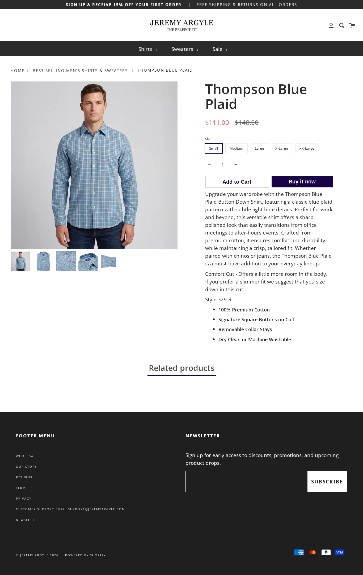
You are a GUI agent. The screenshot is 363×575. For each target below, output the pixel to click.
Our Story (26, 467)
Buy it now (302, 181)
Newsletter (27, 520)
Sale (218, 48)
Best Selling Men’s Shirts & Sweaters (80, 70)
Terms (22, 488)
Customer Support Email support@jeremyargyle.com (70, 509)
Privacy (23, 498)
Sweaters (183, 48)
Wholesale (27, 456)
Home (17, 70)
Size (208, 138)
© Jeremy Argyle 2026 (37, 555)
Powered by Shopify (85, 555)
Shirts (145, 48)
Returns (24, 477)
